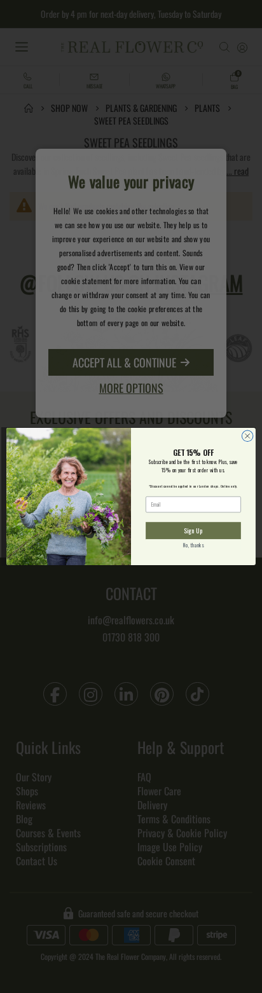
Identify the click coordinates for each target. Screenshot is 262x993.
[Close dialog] (247, 436)
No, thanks (193, 545)
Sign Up (193, 530)
